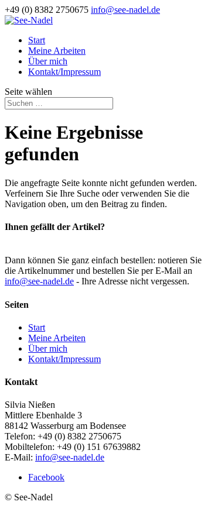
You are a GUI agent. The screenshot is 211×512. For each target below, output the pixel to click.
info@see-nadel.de (39, 281)
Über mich (47, 61)
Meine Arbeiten (57, 51)
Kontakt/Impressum (64, 72)
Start (36, 40)
